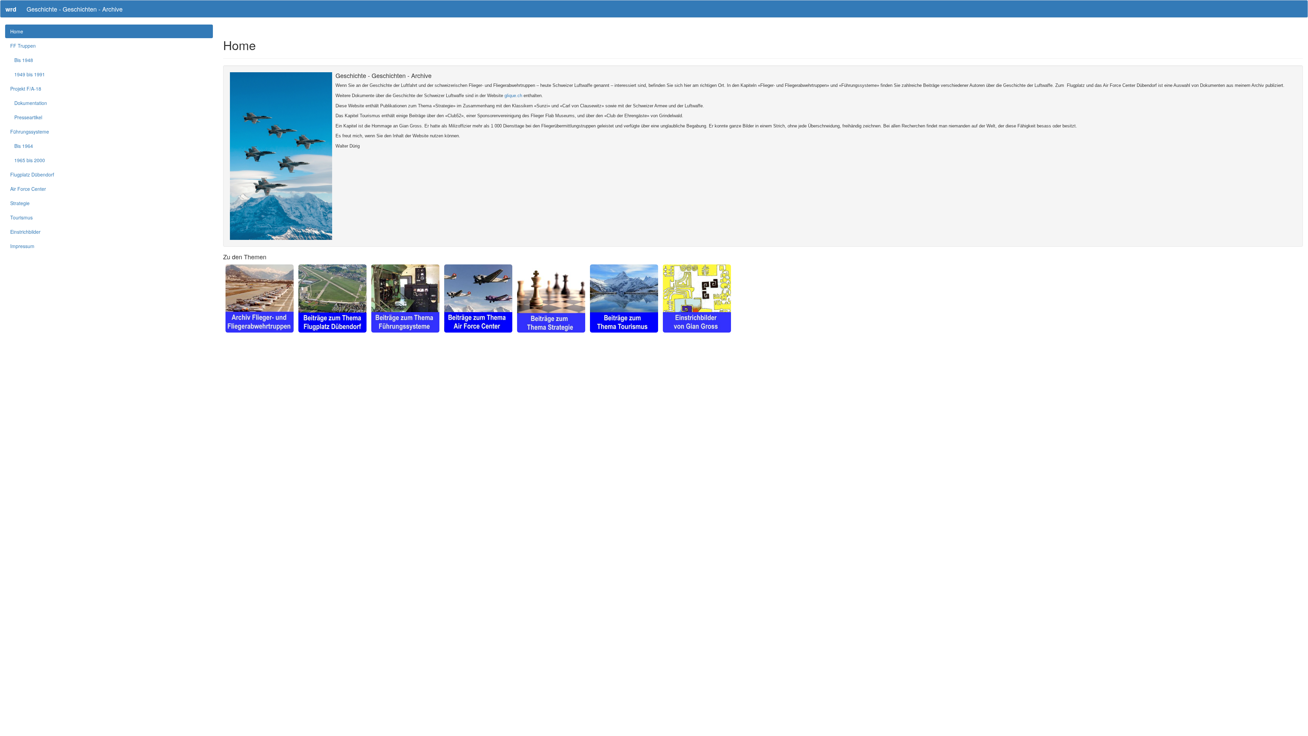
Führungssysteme (29, 131)
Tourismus (21, 217)
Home (16, 31)
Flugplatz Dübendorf (32, 174)
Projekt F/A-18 (25, 88)
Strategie (20, 203)
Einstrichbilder (25, 231)
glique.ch (513, 95)
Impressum (22, 246)
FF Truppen (23, 45)
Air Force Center (28, 188)
